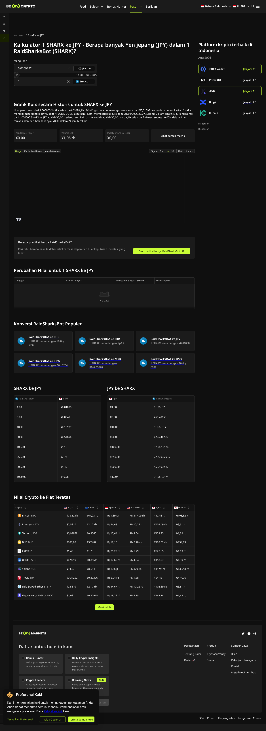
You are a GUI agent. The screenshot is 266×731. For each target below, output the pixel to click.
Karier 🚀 (189, 660)
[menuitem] (4, 16)
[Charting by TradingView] (19, 219)
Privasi (211, 718)
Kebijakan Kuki (53, 711)
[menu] (4, 27)
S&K (201, 718)
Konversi (19, 35)
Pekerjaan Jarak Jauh (243, 660)
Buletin (94, 7)
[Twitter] (243, 634)
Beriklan (151, 7)
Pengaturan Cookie (249, 718)
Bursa (210, 660)
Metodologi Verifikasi (244, 672)
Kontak (235, 666)
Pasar (134, 7)
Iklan (234, 654)
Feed (82, 7)
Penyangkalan (226, 718)
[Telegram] (255, 634)
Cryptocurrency (216, 654)
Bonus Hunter (116, 7)
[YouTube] (249, 634)
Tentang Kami (192, 654)
